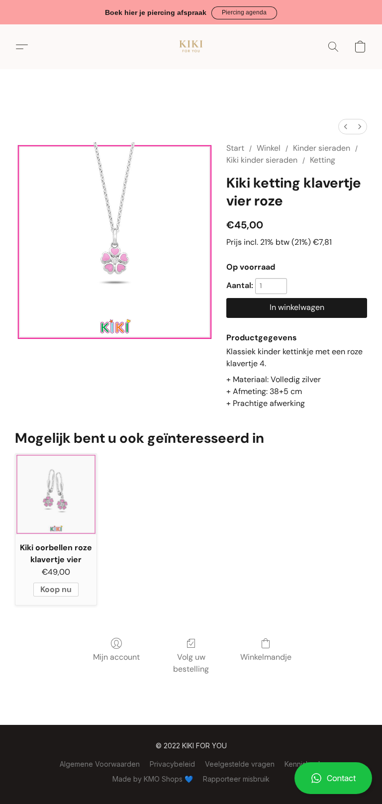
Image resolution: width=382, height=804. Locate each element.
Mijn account (116, 657)
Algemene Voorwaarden (100, 764)
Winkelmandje (265, 657)
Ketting (322, 160)
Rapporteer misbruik (236, 779)
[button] (244, 12)
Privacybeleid (172, 764)
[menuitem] (346, 126)
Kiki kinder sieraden (261, 160)
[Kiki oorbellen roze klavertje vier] (55, 494)
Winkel (269, 148)
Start (235, 148)
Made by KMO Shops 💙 (152, 779)
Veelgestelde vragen (240, 764)
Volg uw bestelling (191, 663)
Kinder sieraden (321, 148)
